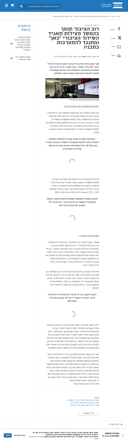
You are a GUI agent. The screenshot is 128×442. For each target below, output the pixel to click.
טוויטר (113, 39)
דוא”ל (113, 47)
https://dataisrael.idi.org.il (85, 384)
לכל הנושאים (88, 413)
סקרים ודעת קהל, (92, 400)
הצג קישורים (114, 424)
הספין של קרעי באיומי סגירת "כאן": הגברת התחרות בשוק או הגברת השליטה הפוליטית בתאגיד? (22, 43)
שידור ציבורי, (79, 400)
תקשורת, (70, 400)
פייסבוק (112, 30)
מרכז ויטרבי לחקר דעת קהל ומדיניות (84, 405)
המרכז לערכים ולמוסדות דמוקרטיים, (84, 403)
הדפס (113, 56)
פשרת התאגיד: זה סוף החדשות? (23, 58)
